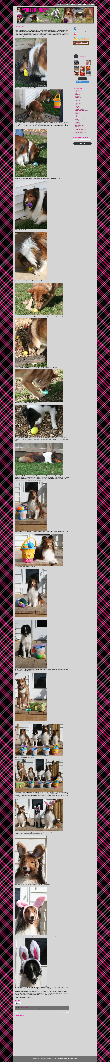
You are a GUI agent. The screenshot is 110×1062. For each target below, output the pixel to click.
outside (45, 1008)
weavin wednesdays (79, 129)
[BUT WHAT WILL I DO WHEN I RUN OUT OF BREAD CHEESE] (76, 73)
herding (77, 106)
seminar (77, 119)
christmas (77, 97)
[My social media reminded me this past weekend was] (76, 68)
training (77, 123)
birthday (77, 94)
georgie (36, 1008)
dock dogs (77, 99)
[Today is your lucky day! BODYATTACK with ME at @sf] (82, 68)
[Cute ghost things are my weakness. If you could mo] (88, 62)
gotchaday (77, 103)
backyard (29, 1008)
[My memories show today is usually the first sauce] (82, 73)
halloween (77, 104)
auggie (26, 1008)
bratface (77, 96)
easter (21, 1008)
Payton (66, 4)
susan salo (77, 122)
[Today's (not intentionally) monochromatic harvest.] (88, 68)
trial (76, 126)
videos (76, 128)
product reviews (78, 118)
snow (76, 120)
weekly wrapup (78, 131)
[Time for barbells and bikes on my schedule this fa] (82, 62)
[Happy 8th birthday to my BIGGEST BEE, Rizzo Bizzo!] (76, 62)
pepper (76, 115)
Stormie (91, 4)
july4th (76, 107)
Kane (79, 4)
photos (51, 1008)
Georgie (73, 4)
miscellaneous (78, 109)
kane (42, 1008)
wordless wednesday (80, 132)
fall (76, 102)
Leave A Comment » (24, 1007)
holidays (39, 1008)
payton (48, 1008)
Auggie (59, 4)
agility (76, 91)
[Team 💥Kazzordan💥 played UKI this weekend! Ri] (88, 73)
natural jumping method (80, 110)
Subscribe (82, 143)
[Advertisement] (78, 158)
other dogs (77, 112)
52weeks (77, 90)
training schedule (79, 125)
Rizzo (84, 4)
